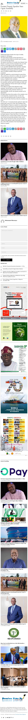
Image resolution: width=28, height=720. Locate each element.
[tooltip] (1, 11)
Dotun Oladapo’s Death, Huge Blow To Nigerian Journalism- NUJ (13, 280)
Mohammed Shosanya (8, 41)
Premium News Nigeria (20, 714)
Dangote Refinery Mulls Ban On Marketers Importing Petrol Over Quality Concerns (14, 276)
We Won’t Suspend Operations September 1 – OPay (14, 266)
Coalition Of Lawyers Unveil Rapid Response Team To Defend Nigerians (14, 184)
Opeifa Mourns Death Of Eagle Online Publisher (12, 161)
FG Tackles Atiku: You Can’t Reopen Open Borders (12, 664)
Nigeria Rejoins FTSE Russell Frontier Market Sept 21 (14, 215)
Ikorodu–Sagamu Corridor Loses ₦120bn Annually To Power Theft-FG (13, 687)
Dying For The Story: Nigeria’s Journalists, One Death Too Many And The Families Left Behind (15, 272)
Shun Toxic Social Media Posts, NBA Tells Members (12, 643)
